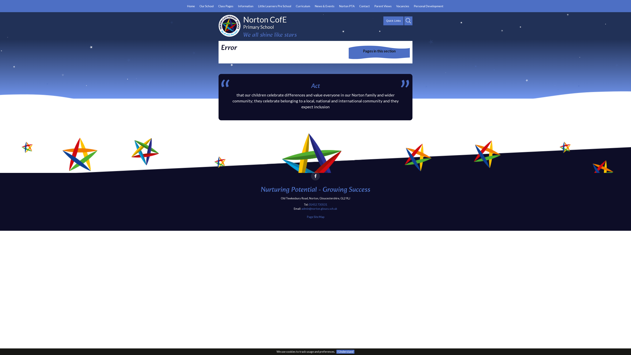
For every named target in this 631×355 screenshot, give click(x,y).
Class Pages (225, 6)
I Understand (345, 351)
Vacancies (402, 6)
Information (245, 6)
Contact (364, 6)
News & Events (324, 6)
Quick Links (393, 20)
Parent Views (383, 6)
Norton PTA (347, 6)
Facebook (315, 176)
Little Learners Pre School (274, 6)
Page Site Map (315, 217)
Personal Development (428, 6)
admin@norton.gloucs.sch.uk (319, 208)
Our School (206, 6)
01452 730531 (318, 204)
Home (191, 6)
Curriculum (303, 6)
